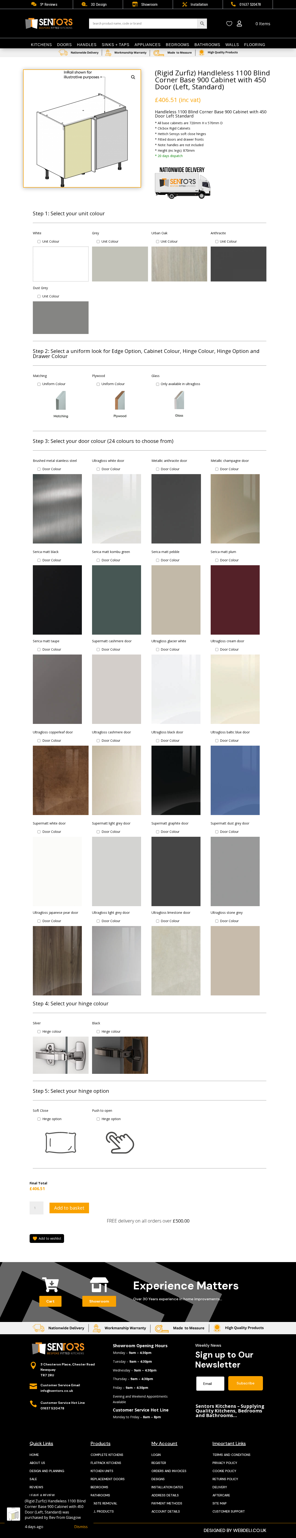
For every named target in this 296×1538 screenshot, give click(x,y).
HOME (34, 1455)
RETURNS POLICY (225, 1479)
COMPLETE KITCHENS (107, 1455)
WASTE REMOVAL (104, 1503)
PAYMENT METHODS (166, 1503)
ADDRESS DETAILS (165, 1495)
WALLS (232, 45)
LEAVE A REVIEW (42, 1495)
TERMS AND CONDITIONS (231, 1455)
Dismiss (81, 1526)
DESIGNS (158, 1479)
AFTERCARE (221, 1495)
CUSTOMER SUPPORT (229, 1511)
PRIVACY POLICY (225, 1463)
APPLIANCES (148, 45)
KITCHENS (41, 45)
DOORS (64, 45)
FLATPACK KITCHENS (106, 1463)
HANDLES (87, 45)
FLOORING (254, 45)
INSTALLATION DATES (167, 1487)
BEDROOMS (177, 45)
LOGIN (156, 1455)
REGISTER (158, 1463)
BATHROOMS (207, 45)
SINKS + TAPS (116, 45)
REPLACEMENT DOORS (108, 1479)
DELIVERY (220, 1487)
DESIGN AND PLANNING (47, 1471)
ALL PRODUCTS (102, 1511)
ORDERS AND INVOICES (168, 1471)
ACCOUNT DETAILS (165, 1511)
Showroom (99, 1301)
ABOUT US (37, 1463)
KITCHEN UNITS (102, 1471)
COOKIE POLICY (224, 1471)
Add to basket (69, 1208)
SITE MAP (220, 1503)
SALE (33, 1479)
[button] (133, 77)
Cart (50, 1301)
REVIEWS (36, 1487)
